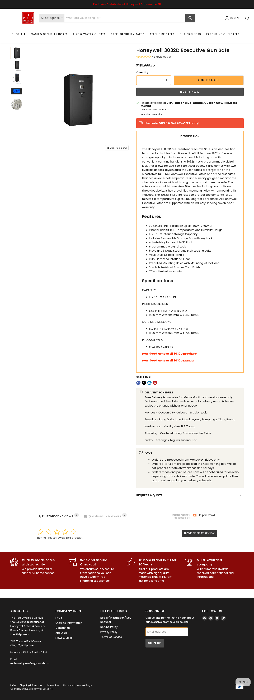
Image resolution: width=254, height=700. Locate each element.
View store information (152, 114)
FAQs (58, 618)
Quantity (142, 72)
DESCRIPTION (190, 136)
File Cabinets (190, 34)
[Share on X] (144, 383)
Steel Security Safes (127, 34)
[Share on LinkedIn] (149, 383)
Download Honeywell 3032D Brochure (169, 354)
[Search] (190, 18)
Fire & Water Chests (89, 34)
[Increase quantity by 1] (166, 80)
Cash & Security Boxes (49, 34)
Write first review (201, 533)
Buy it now (190, 92)
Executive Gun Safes (223, 34)
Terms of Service (111, 637)
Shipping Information (68, 623)
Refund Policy (108, 627)
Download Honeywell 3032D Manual (168, 361)
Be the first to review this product (60, 538)
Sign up (154, 643)
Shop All (19, 34)
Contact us (62, 628)
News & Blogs (64, 638)
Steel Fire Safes (162, 34)
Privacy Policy (108, 632)
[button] (17, 53)
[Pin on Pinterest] (155, 383)
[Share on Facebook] (138, 383)
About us (61, 633)
